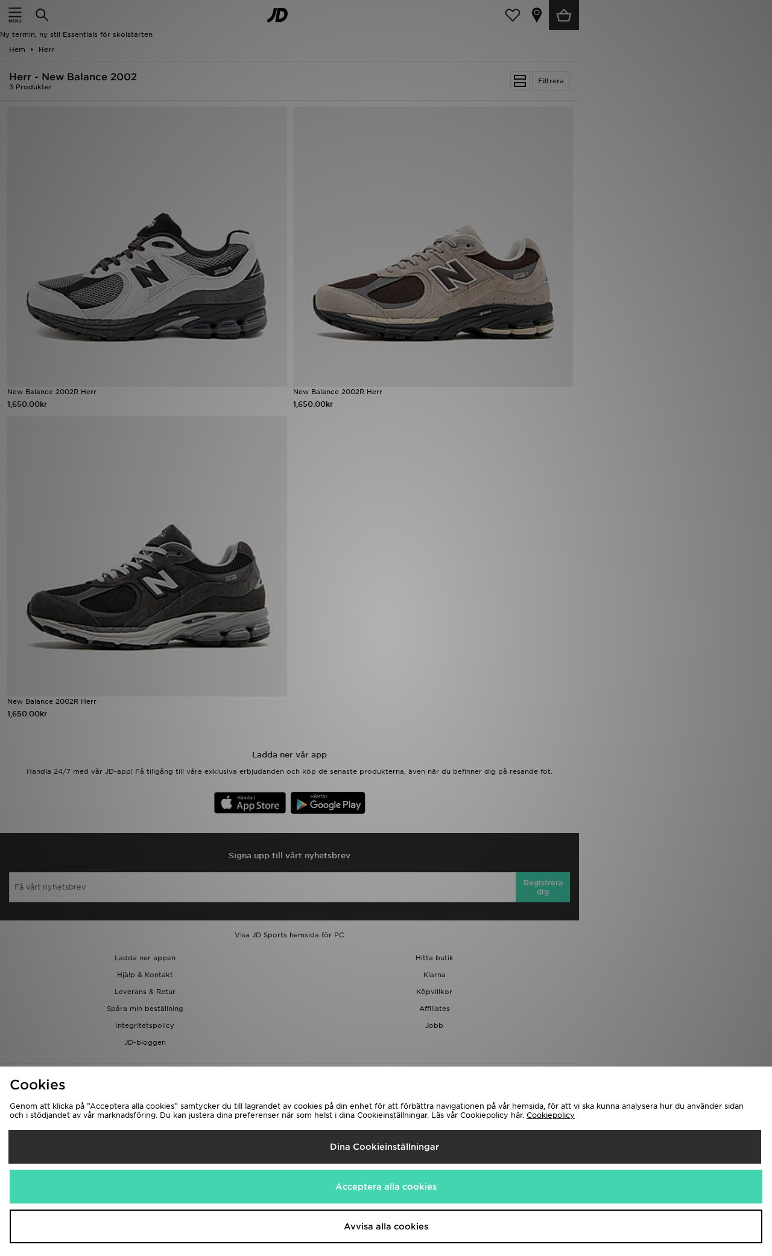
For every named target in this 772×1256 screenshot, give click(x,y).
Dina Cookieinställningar (384, 1147)
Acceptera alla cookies (386, 1186)
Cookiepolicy (551, 1115)
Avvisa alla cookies (386, 1226)
